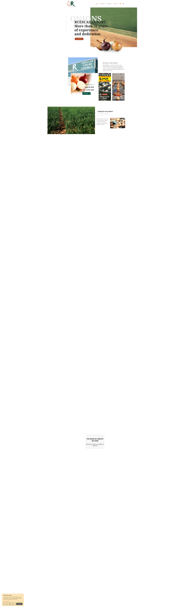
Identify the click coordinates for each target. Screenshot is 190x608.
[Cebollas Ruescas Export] (71, 3)
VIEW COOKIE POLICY (6, 601)
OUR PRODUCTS (66, 22)
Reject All (13, 603)
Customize (6, 603)
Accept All (19, 603)
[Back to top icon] (185, 606)
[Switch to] (120, 3)
